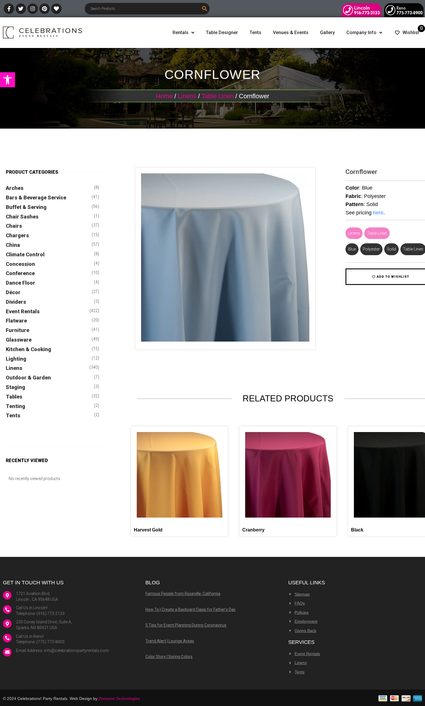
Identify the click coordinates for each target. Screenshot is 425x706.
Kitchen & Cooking (28, 349)
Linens (187, 96)
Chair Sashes (22, 217)
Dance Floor (20, 283)
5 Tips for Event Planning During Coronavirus (185, 625)
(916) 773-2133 (50, 613)
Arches (14, 188)
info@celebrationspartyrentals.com (76, 650)
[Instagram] (32, 8)
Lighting (16, 359)
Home (164, 96)
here (378, 213)
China (13, 245)
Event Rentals (23, 311)
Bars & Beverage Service (36, 197)
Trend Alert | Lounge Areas (169, 641)
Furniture (17, 330)
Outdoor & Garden (28, 378)
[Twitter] (21, 8)
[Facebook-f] (9, 8)
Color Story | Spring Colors (169, 656)
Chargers (17, 235)
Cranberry (253, 529)
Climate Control (25, 254)
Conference (20, 273)
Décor (13, 292)
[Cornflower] (225, 340)
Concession (20, 264)
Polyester (371, 249)
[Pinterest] (44, 8)
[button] (7, 79)
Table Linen (218, 96)
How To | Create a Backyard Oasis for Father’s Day (190, 609)
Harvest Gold (148, 529)
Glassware (19, 340)
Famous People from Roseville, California (182, 593)
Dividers (16, 302)
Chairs (14, 226)
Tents (13, 415)
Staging (15, 387)
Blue (352, 249)
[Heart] (56, 8)
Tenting (15, 406)
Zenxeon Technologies (119, 698)
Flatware (16, 321)
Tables (14, 397)
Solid (391, 249)
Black (357, 529)
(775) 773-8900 (50, 642)
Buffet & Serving (26, 207)
